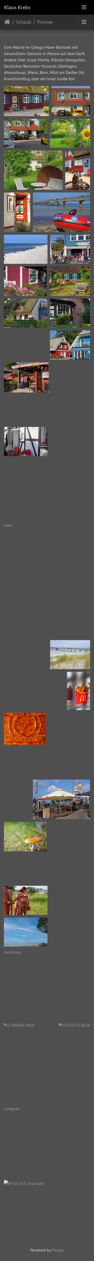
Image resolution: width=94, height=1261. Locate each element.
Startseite (7, 22)
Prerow (45, 22)
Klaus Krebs (17, 7)
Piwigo (58, 1250)
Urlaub (23, 22)
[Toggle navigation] (84, 7)
